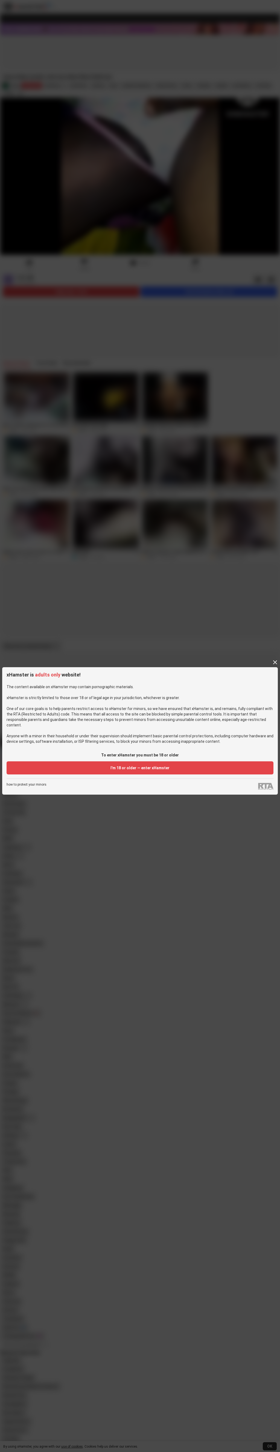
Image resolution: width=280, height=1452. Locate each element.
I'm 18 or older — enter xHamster (140, 768)
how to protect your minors (26, 784)
